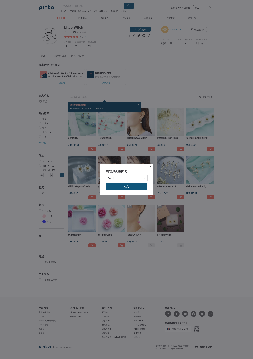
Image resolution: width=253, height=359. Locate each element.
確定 (126, 186)
